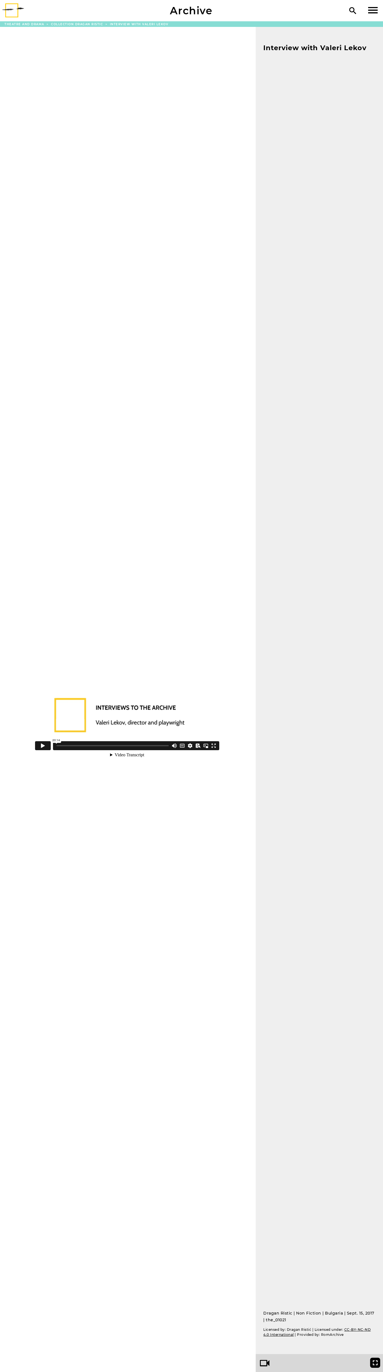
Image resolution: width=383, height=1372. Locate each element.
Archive (191, 10)
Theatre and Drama (24, 24)
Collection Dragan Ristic (77, 24)
